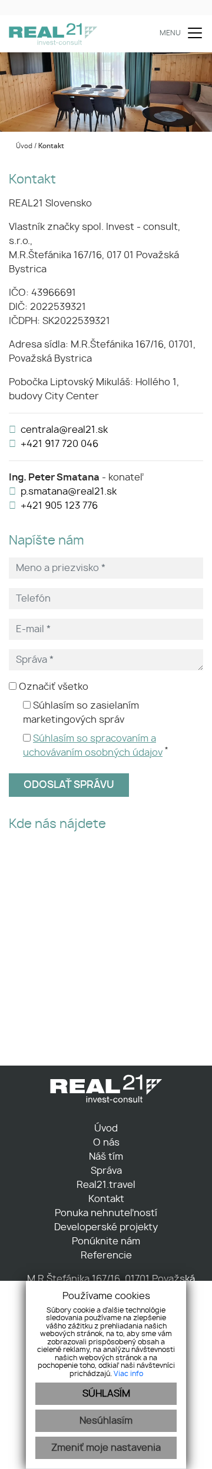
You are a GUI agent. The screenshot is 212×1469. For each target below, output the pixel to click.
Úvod (23, 146)
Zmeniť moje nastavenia (106, 1448)
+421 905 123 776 (59, 505)
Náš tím (106, 1156)
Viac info (128, 1373)
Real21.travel (106, 1185)
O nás (106, 1142)
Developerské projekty (106, 1227)
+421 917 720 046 (59, 444)
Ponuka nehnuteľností (106, 1213)
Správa (106, 1171)
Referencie (106, 1255)
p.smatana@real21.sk (69, 491)
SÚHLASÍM (106, 1393)
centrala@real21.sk (64, 430)
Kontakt (106, 1199)
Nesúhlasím (106, 1420)
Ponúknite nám (106, 1241)
